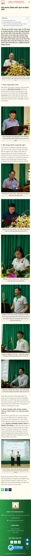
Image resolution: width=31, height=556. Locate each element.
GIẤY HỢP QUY (15, 529)
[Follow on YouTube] (19, 542)
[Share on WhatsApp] (2, 489)
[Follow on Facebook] (11, 542)
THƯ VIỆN (15, 532)
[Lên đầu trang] (27, 547)
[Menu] (29, 2)
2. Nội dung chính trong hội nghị (12, 22)
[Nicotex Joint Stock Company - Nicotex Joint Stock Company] (3, 2)
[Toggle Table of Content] (26, 18)
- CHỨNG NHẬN (15, 530)
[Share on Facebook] (6, 489)
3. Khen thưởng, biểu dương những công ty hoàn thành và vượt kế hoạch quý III (15, 24)
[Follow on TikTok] (15, 542)
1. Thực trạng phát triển (9, 20)
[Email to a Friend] (10, 489)
